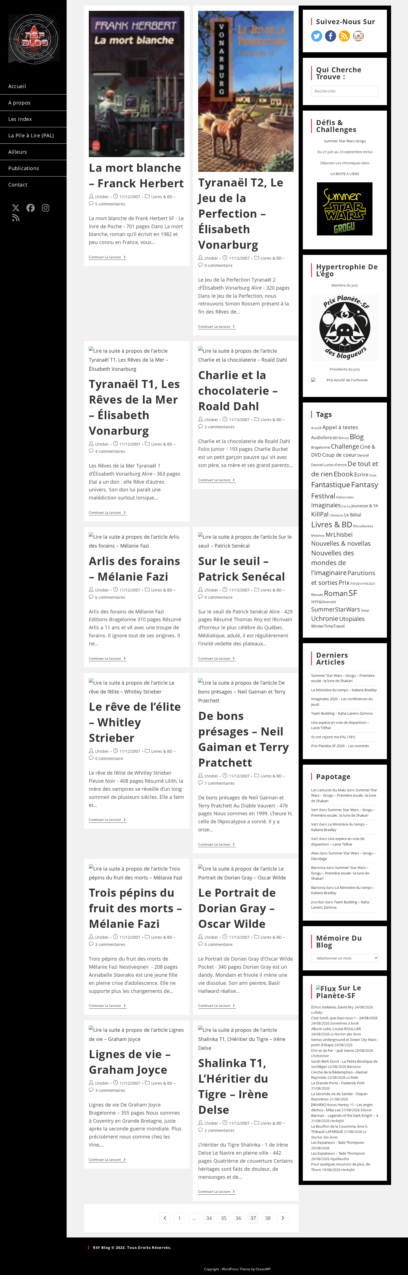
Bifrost (344, 438)
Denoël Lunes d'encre (329, 464)
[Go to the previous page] (164, 1218)
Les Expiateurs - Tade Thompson (337, 1142)
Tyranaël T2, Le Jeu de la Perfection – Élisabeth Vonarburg (241, 213)
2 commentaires (220, 426)
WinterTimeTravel (328, 626)
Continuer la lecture (108, 257)
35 (223, 1218)
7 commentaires (220, 783)
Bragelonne (320, 447)
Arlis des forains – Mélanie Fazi (134, 568)
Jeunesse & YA (364, 505)
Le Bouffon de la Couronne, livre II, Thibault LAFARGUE (339, 1129)
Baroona (318, 867)
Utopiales (352, 619)
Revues (317, 594)
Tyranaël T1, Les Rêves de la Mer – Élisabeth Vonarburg (134, 407)
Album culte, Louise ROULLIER (336, 1028)
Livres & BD (161, 196)
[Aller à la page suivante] (282, 1218)
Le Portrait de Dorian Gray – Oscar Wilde (237, 908)
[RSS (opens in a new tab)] (15, 217)
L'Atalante (336, 515)
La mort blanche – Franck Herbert (136, 175)
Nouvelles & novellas (341, 543)
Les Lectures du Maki (328, 789)
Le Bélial (352, 515)
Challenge (345, 446)
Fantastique (330, 484)
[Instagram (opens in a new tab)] (45, 208)
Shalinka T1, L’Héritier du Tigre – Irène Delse (233, 1086)
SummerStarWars (335, 609)
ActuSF (316, 428)
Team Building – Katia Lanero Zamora (341, 713)
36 (238, 1218)
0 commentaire (219, 265)
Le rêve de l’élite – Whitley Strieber (135, 722)
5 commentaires (110, 204)
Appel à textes (340, 427)
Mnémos (318, 535)
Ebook (343, 473)
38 (268, 1218)
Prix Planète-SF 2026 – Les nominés (340, 745)
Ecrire (361, 474)
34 (209, 1218)
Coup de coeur (339, 454)
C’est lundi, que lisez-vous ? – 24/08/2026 (344, 1017)
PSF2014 (356, 583)
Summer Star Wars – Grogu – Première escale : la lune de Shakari (342, 678)
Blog (357, 436)
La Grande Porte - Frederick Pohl (337, 1082)
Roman (336, 593)
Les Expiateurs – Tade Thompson (338, 1153)
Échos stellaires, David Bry (332, 1007)
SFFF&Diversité (323, 601)
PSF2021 (369, 584)
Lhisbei (102, 196)
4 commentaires (110, 451)
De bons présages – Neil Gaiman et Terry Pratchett (243, 739)
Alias (315, 853)
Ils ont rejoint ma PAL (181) (333, 736)
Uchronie (324, 618)
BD (335, 437)
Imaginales (326, 505)
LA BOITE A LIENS (345, 173)
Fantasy (364, 484)
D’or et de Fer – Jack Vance (332, 1050)
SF (353, 592)
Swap (365, 610)
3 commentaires (110, 944)
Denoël (363, 455)
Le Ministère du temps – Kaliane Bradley (344, 689)
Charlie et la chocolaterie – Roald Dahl (238, 390)
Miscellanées (363, 526)
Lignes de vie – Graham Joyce (130, 1061)
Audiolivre (321, 437)
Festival (323, 495)
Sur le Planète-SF (338, 991)
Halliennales (345, 497)
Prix (344, 582)
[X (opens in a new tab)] (15, 208)
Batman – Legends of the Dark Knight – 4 (344, 1115)
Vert (314, 809)
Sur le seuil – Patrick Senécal (241, 568)
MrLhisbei (339, 534)
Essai (372, 475)
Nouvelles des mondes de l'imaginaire (332, 562)
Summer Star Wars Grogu (345, 140)
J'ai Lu (346, 506)
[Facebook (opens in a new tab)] (30, 208)
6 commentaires (110, 597)
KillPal (320, 514)
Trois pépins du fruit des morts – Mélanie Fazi (135, 908)
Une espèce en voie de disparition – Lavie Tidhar (337, 841)
